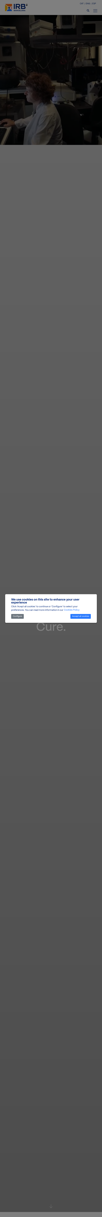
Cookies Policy (71, 610)
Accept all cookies (80, 616)
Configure (17, 616)
